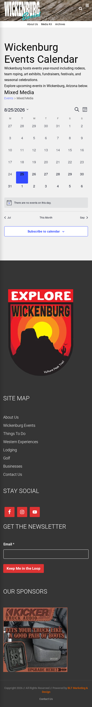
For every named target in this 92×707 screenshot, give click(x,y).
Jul (9, 217)
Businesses (12, 466)
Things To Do (14, 433)
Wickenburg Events (19, 425)
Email (8, 544)
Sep (82, 217)
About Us (32, 24)
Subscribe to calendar (44, 231)
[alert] (46, 202)
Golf (6, 458)
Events (8, 98)
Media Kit (46, 24)
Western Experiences (20, 441)
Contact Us (12, 474)
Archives (60, 24)
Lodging (10, 450)
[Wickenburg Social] (24, 20)
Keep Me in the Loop (23, 568)
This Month (46, 217)
